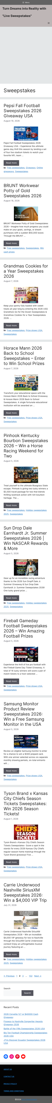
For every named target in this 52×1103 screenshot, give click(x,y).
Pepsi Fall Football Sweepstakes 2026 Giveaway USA (22, 110)
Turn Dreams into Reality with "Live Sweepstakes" (24, 12)
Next (37, 976)
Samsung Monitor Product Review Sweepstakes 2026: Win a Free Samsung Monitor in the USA (24, 714)
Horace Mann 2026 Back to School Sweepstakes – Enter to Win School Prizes (24, 355)
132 (31, 976)
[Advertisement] (26, 54)
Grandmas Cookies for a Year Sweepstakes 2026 (26, 271)
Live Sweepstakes (29, 1099)
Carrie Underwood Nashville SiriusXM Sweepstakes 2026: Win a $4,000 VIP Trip (25, 892)
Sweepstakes (21, 171)
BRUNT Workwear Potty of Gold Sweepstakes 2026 (22, 190)
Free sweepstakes (16, 167)
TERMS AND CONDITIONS (14, 1091)
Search (7, 988)
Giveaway (30, 167)
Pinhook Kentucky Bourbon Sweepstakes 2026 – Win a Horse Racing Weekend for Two (26, 445)
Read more (11, 163)
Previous (9, 976)
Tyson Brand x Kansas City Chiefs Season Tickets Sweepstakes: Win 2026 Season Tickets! (26, 803)
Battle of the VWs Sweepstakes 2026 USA (24, 1028)
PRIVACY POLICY (10, 1084)
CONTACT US (9, 1076)
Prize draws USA (34, 330)
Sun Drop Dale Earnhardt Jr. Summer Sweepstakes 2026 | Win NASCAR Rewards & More (26, 538)
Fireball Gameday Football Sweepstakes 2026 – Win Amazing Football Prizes (25, 628)
